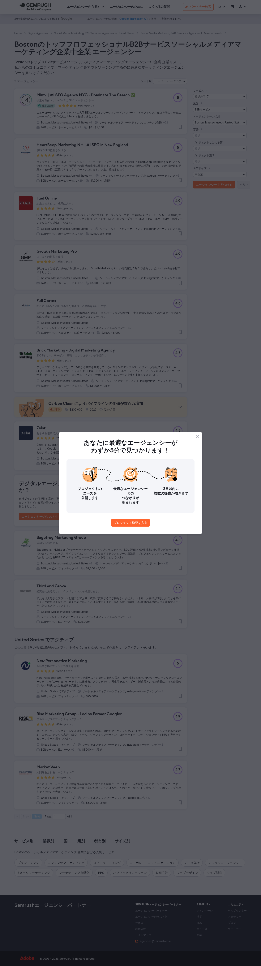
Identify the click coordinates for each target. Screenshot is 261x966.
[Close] (197, 436)
